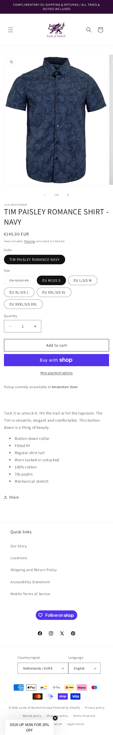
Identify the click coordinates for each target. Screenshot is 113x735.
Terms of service (84, 716)
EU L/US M (83, 280)
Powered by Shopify (66, 707)
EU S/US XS (21, 281)
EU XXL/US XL (54, 292)
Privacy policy (94, 707)
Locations (19, 557)
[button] (10, 30)
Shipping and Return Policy (34, 569)
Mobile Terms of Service (30, 593)
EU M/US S (51, 280)
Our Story (19, 546)
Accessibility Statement (30, 581)
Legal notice (75, 724)
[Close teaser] (55, 718)
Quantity (10, 316)
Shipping (29, 241)
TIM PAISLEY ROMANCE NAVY (34, 259)
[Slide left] (45, 195)
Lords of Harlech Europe (35, 707)
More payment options (56, 373)
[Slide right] (68, 195)
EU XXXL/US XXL (23, 304)
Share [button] (14, 497)
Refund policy (32, 716)
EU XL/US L (19, 292)
